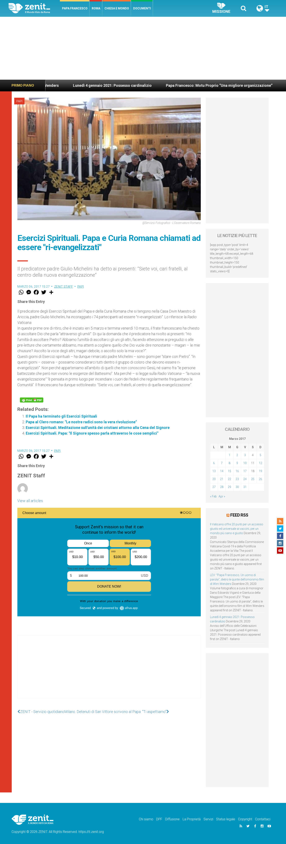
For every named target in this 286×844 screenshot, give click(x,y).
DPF (159, 819)
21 (221, 479)
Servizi (208, 819)
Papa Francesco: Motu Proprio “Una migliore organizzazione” (187, 85)
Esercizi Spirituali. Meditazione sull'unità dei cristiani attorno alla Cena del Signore (98, 427)
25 (252, 479)
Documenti (142, 8)
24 (245, 479)
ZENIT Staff (63, 286)
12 (260, 463)
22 (229, 479)
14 (221, 471)
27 (214, 487)
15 (229, 471)
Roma (96, 8)
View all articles (30, 501)
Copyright (245, 819)
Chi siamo (146, 819)
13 (214, 471)
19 (260, 471)
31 (245, 487)
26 (260, 479)
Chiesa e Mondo (116, 8)
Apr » (222, 496)
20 (214, 479)
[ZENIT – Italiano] (34, 8)
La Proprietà (192, 819)
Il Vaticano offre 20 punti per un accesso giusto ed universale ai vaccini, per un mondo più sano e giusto (236, 529)
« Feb (213, 496)
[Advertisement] (143, 48)
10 (245, 463)
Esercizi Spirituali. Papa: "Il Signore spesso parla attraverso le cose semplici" (92, 433)
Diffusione (172, 819)
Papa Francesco (75, 8)
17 (245, 471)
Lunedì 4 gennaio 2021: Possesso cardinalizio (80, 85)
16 (237, 471)
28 (221, 487)
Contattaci (262, 819)
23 (237, 479)
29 (229, 487)
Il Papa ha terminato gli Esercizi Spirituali (61, 416)
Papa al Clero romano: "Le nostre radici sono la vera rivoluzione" (81, 422)
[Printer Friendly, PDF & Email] (31, 400)
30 (237, 487)
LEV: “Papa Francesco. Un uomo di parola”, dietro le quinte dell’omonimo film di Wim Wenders (237, 579)
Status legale (225, 819)
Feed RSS (239, 515)
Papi (19, 101)
